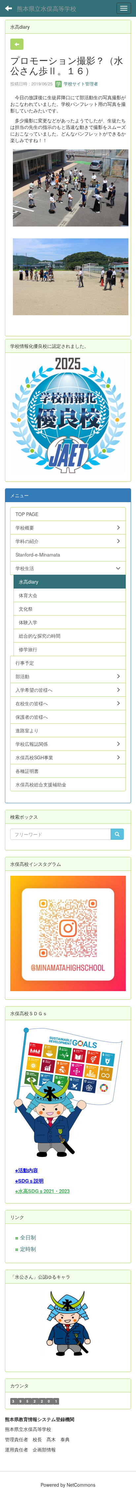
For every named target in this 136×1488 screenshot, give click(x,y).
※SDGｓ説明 (29, 1180)
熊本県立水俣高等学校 (46, 8)
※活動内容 (26, 1170)
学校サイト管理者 (80, 83)
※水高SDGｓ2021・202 (41, 1191)
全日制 (28, 1237)
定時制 (28, 1249)
